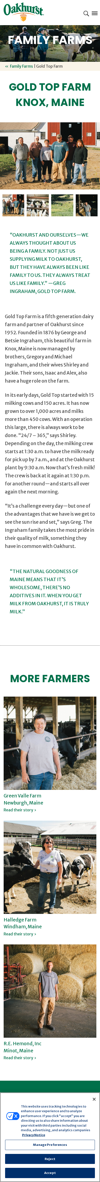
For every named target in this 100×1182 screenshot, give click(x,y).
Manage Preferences (50, 1145)
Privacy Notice (33, 1135)
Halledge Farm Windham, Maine (23, 926)
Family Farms (21, 66)
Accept (50, 1173)
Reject (50, 1159)
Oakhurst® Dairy (24, 11)
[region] (50, 1137)
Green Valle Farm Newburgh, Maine (23, 802)
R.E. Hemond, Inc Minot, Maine (23, 1050)
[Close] (94, 1099)
